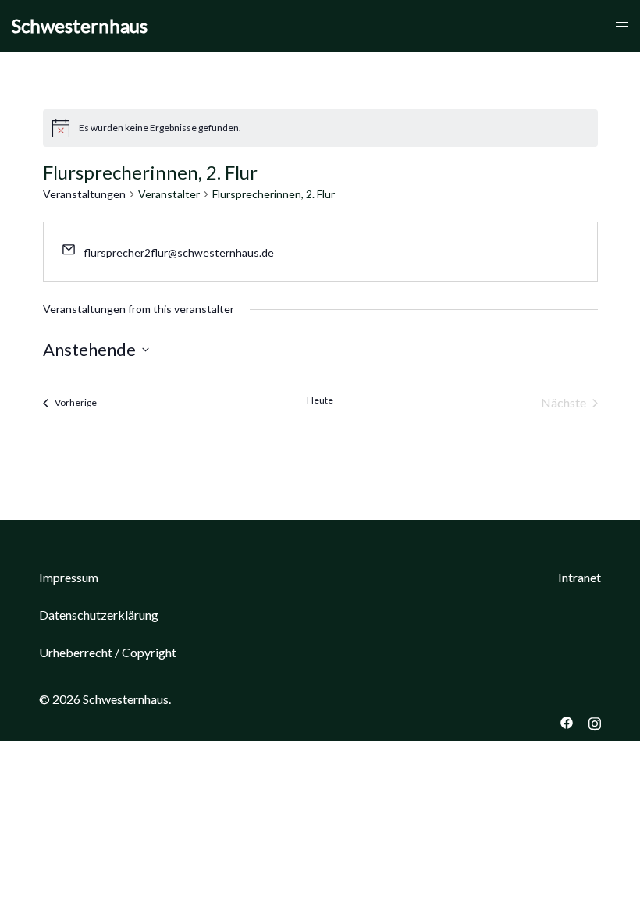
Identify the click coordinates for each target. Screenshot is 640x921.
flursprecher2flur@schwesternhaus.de (179, 252)
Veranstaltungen (84, 194)
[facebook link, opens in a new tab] (566, 720)
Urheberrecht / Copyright (107, 652)
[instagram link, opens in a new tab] (594, 720)
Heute (320, 400)
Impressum (68, 577)
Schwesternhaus (80, 25)
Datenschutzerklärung (98, 614)
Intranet (579, 577)
